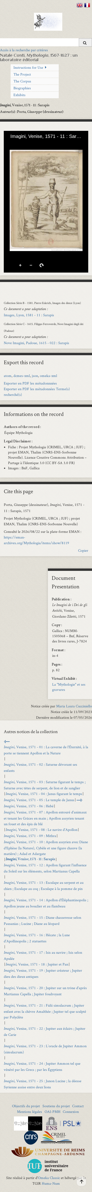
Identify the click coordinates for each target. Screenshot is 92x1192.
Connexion (71, 1111)
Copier (83, 550)
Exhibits (19, 94)
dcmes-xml (21, 375)
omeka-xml (48, 375)
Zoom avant (20, 265)
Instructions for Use (28, 67)
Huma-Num (51, 1183)
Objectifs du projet (26, 1105)
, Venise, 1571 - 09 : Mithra (30, 835)
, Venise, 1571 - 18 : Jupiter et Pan (37, 964)
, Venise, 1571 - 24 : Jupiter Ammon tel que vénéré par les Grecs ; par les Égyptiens (42, 1066)
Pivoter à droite (41, 265)
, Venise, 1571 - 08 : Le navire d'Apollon (41, 829)
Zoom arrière (31, 265)
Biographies (22, 87)
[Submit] (85, 42)
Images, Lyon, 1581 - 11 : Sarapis (29, 314)
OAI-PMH (52, 1111)
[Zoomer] (11, 144)
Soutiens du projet (56, 1105)
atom (8, 375)
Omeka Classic (49, 1177)
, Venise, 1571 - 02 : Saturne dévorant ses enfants (40, 767)
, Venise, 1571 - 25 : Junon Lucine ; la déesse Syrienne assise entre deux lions (42, 1083)
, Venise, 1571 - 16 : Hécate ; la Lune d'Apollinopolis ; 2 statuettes (37, 938)
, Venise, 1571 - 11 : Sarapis (30, 859)
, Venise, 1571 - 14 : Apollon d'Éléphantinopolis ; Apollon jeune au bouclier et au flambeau (46, 903)
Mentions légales (29, 1111)
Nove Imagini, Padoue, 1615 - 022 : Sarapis (36, 342)
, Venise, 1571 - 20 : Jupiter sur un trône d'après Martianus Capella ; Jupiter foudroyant (45, 990)
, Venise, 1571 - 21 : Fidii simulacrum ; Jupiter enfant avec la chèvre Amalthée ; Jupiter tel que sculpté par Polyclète (45, 1011)
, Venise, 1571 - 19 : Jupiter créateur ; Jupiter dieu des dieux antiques (43, 973)
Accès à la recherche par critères (24, 49)
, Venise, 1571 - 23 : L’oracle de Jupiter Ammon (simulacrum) (45, 1049)
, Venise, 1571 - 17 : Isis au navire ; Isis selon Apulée (43, 955)
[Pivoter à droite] (27, 144)
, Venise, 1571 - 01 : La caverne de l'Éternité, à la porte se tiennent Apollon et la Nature (46, 750)
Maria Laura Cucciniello (74, 706)
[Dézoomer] (19, 144)
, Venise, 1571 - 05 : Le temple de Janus (39, 799)
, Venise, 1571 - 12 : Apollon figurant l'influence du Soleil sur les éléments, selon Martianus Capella (45, 868)
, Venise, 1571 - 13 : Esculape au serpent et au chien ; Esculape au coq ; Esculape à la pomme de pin (44, 885)
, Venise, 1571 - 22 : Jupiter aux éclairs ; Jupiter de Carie (44, 1031)
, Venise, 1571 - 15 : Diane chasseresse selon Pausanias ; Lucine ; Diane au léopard (42, 920)
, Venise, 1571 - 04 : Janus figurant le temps (44, 793)
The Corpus (22, 81)
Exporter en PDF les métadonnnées (30, 383)
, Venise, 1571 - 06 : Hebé (29, 805)
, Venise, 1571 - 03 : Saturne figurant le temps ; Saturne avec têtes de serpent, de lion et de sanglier (45, 784)
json (35, 375)
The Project (22, 74)
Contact (78, 1105)
